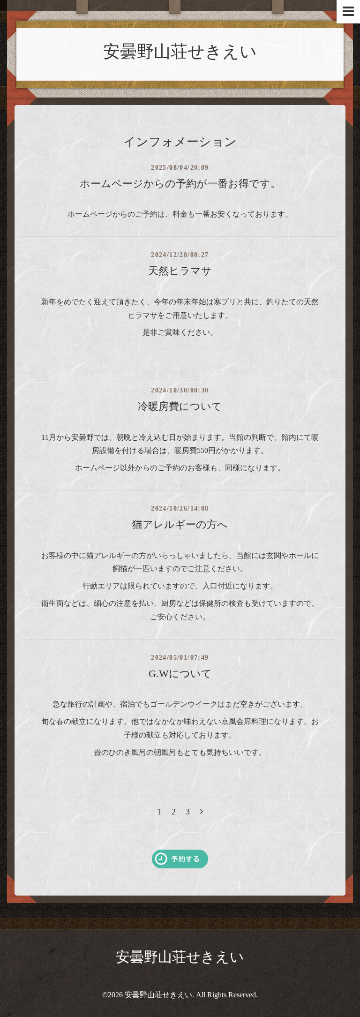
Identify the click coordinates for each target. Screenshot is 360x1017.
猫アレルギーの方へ (180, 524)
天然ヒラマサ (180, 271)
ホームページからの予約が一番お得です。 (180, 183)
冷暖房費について (180, 406)
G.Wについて (180, 673)
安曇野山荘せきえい (180, 51)
